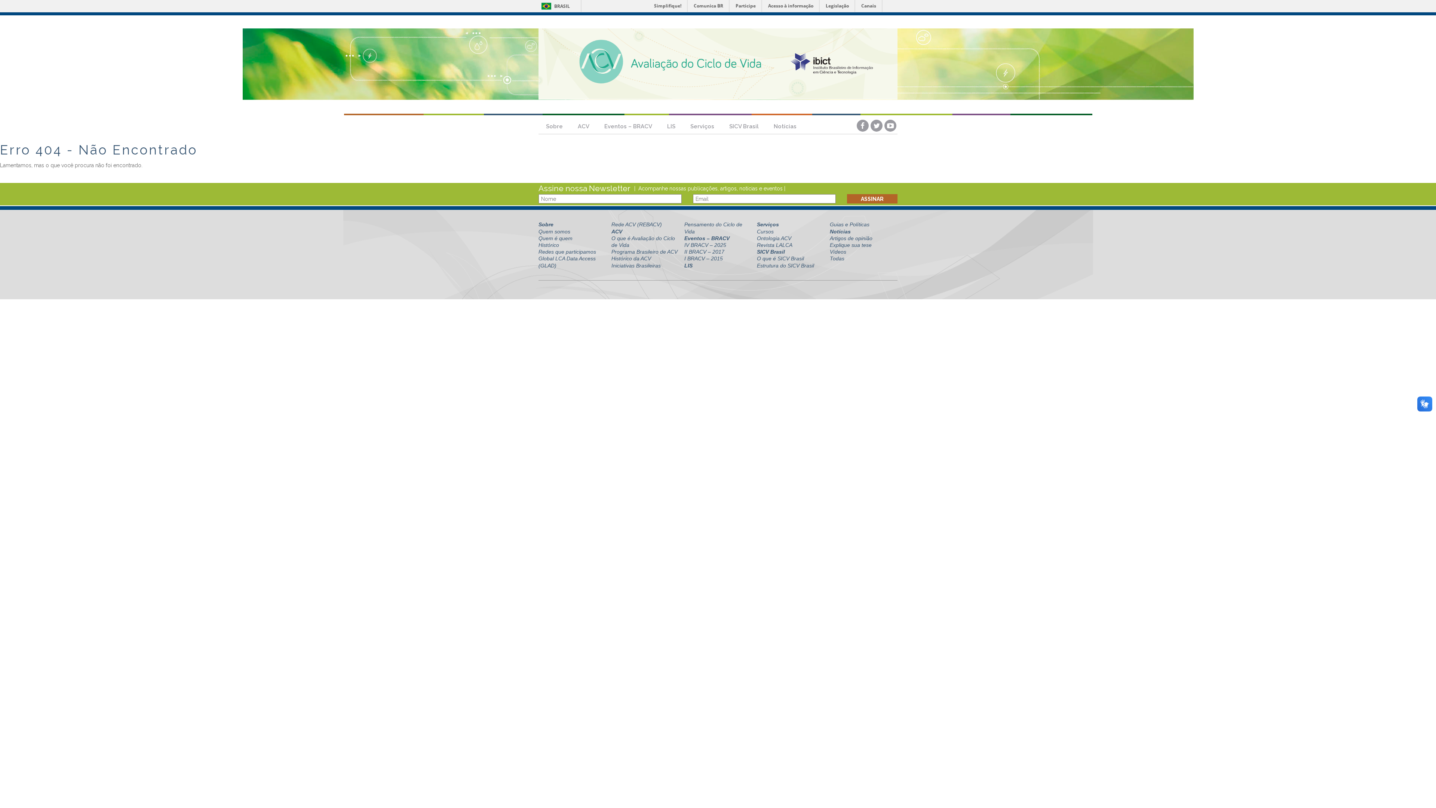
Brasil (554, 6)
